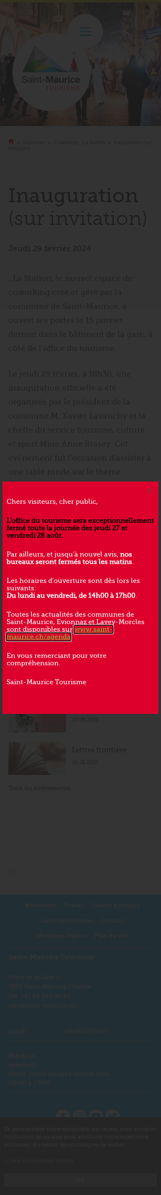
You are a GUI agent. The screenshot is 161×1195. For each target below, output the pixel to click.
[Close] (149, 491)
